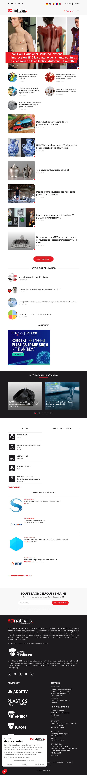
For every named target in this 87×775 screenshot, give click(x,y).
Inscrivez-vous (60, 603)
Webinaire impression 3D (60, 700)
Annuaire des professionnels (61, 689)
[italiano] (60, 4)
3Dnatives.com (29, 643)
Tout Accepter (39, 764)
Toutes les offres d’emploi (19, 575)
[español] (53, 4)
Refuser (9, 764)
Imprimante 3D (56, 687)
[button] (4, 771)
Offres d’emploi (56, 696)
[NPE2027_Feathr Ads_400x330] (29, 364)
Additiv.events (42, 643)
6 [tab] (51, 413)
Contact (76, 3)
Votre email (24, 603)
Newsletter (55, 698)
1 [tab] (35, 413)
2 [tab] (39, 413)
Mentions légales (58, 762)
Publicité (68, 3)
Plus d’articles (42, 259)
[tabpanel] (25, 396)
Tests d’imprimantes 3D (60, 691)
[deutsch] (47, 4)
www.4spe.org (13, 668)
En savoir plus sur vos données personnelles (17, 757)
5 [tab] (48, 413)
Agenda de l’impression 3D (61, 693)
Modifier (24, 764)
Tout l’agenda (14, 487)
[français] (57, 4)
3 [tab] (42, 413)
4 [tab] (45, 413)
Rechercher (70, 11)
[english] (50, 4)
